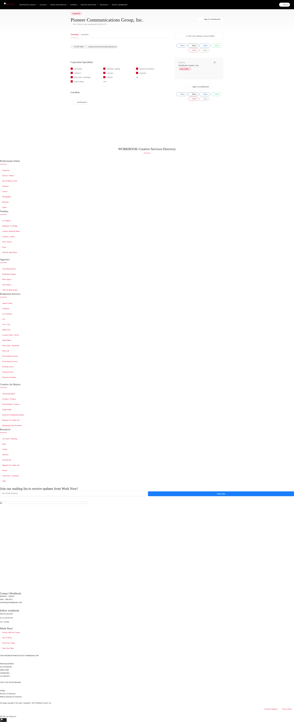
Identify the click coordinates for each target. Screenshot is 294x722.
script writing (79, 82)
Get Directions (82, 102)
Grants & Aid (6, 460)
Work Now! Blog (8, 648)
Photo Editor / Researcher (10, 345)
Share (182, 45)
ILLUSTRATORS (6, 667)
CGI (3, 319)
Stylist (4, 207)
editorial (110, 77)
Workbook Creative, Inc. (188, 65)
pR (137, 77)
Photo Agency (6, 279)
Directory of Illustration (8, 694)
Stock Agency (6, 285)
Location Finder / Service (10, 335)
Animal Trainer (7, 303)
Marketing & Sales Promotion (12, 425)
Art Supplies (6, 221)
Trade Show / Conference (10, 476)
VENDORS (73, 5)
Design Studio (6, 409)
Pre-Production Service (9, 361)
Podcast (4, 470)
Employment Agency (9, 274)
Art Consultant (7, 314)
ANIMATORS (4, 673)
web (104, 82)
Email (205, 50)
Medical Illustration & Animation (11, 697)
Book (4, 444)
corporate (142, 73)
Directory (5, 455)
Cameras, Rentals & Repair (11, 231)
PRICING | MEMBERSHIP (119, 5)
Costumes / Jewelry (8, 236)
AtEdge (2, 690)
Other (4, 481)
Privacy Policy (287, 709)
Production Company (9, 377)
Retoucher (5, 202)
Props (4, 247)
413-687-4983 (78, 47)
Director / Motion (8, 176)
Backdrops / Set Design (9, 226)
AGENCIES (43, 5)
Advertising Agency (8, 394)
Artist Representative (9, 269)
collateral (77, 73)
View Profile (184, 69)
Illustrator (5, 186)
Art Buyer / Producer (9, 399)
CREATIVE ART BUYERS (88, 5)
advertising (78, 69)
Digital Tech (6, 330)
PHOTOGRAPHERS (7, 664)
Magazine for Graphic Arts (11, 420)
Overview (75, 34)
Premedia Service (8, 367)
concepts (110, 73)
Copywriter (76, 13)
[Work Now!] (9, 4)
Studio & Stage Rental (9, 252)
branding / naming (113, 69)
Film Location (7, 242)
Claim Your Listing (8, 643)
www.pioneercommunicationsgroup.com (102, 47)
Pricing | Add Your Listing (11, 632)
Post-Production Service (10, 356)
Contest (4, 449)
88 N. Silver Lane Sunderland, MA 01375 (90, 24)
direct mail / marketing (82, 77)
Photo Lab (5, 351)
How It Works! (7, 638)
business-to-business (146, 69)
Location (85, 34)
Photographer (6, 197)
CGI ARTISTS (5, 676)
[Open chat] (3, 720)
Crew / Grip (6, 324)
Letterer (4, 191)
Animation (5, 308)
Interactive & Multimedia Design (13, 415)
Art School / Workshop (9, 439)
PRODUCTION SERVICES (58, 5)
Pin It (194, 50)
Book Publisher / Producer (11, 404)
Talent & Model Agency (10, 290)
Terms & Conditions (271, 709)
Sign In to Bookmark (200, 87)
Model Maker (6, 340)
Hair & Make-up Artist (9, 181)
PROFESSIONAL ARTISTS (28, 5)
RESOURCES (104, 5)
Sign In (285, 5)
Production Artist (7, 372)
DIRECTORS (4, 670)
